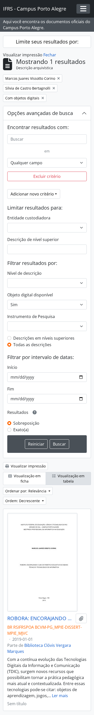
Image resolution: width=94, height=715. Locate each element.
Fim (10, 389)
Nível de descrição (24, 273)
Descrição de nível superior (33, 239)
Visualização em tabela (70, 478)
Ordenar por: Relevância (26, 491)
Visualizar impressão (28, 466)
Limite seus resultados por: (47, 41)
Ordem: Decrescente (23, 500)
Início (12, 367)
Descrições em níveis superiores (43, 338)
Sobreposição (26, 423)
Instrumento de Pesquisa (31, 316)
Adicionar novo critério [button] (32, 194)
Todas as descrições (32, 344)
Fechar (49, 55)
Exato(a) (21, 429)
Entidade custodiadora (28, 218)
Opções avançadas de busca (40, 113)
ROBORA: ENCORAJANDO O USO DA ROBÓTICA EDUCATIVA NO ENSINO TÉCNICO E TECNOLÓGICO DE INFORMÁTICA (40, 618)
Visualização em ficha (27, 478)
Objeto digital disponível (30, 295)
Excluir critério (47, 176)
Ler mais (60, 695)
